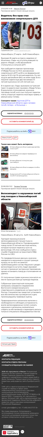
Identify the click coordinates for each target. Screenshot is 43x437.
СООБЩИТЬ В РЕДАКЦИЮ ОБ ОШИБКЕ (17, 365)
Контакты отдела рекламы (14, 362)
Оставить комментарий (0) (21, 121)
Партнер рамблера (20, 426)
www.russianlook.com (22, 50)
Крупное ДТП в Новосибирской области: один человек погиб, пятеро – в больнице (18, 103)
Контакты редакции (11, 359)
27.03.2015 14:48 (6, 9)
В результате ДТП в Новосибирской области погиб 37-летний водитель (24, 175)
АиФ (18, 231)
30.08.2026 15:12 (6, 186)
